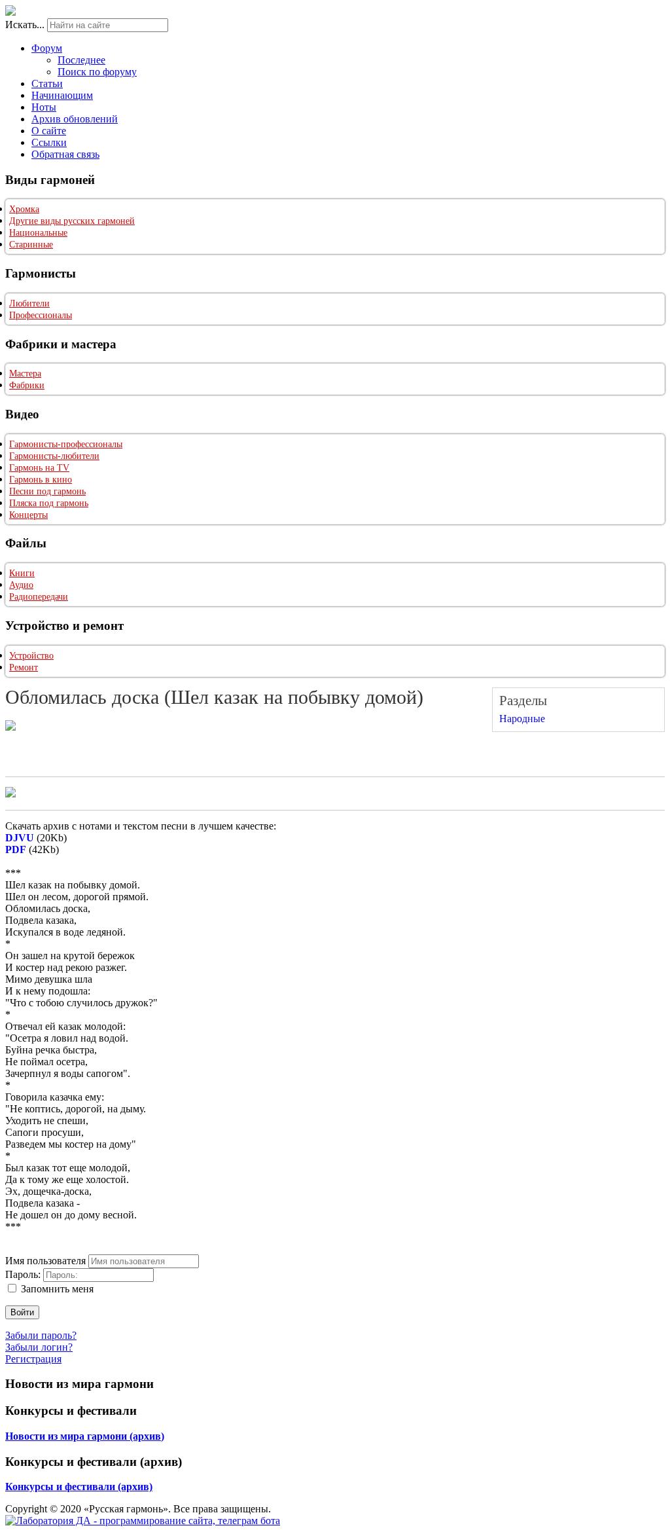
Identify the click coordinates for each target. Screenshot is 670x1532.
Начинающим (62, 95)
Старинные (31, 244)
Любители (29, 303)
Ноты (43, 107)
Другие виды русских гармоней (72, 221)
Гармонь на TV (39, 468)
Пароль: (23, 1274)
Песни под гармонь (47, 491)
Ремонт (23, 667)
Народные (522, 718)
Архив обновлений (74, 118)
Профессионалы (40, 315)
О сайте (48, 130)
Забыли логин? (39, 1347)
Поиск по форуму (97, 71)
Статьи (47, 83)
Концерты (28, 515)
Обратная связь (65, 154)
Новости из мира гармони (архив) (84, 1436)
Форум (46, 48)
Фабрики (26, 385)
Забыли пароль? (41, 1335)
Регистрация (33, 1358)
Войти (22, 1312)
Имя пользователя (45, 1260)
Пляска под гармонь (48, 503)
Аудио (21, 585)
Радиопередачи (38, 597)
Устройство (31, 656)
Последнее (81, 59)
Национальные (38, 233)
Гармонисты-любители (54, 456)
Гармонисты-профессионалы (65, 444)
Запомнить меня (57, 1288)
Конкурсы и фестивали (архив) (78, 1486)
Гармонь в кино (40, 479)
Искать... (24, 24)
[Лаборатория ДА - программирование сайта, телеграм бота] (142, 1520)
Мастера (25, 373)
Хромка (24, 209)
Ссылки (49, 142)
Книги (22, 573)
